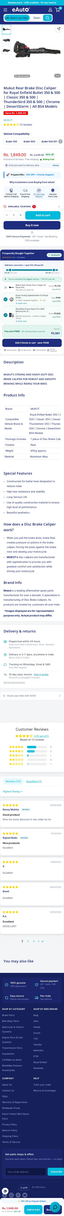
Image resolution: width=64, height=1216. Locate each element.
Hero (35, 1021)
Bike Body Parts (10, 1021)
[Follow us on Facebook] (4, 1195)
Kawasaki (38, 1068)
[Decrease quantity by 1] (7, 215)
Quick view (22, 303)
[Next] (60, 141)
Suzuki (36, 1033)
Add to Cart (33, 1209)
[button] (12, 124)
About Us (7, 1084)
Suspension (8, 1053)
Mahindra (38, 1050)
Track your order (42, 1084)
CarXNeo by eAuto (12, 1059)
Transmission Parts (12, 1048)
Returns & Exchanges (44, 1090)
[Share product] (58, 29)
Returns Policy (9, 1130)
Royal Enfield (40, 1062)
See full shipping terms (14, 682)
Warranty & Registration (14, 1102)
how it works (41, 674)
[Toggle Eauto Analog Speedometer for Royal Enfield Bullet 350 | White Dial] (5, 299)
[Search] (47, 18)
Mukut (8, 120)
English (24, 1187)
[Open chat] (55, 1207)
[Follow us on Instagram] (11, 1195)
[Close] (57, 17)
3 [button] (33, 941)
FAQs (5, 1096)
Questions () (34, 781)
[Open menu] (5, 9)
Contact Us (8, 1090)
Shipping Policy (10, 1136)
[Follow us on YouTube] (24, 1195)
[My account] (50, 10)
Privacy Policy (9, 1124)
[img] (10, 805)
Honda (36, 1027)
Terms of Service (11, 1142)
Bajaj (35, 1015)
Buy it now (32, 225)
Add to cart (43, 215)
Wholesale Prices (11, 1108)
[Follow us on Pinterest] (18, 1195)
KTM (35, 1056)
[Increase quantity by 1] (21, 215)
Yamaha (37, 1044)
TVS (35, 1038)
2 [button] (28, 941)
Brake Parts (8, 1015)
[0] (57, 10)
